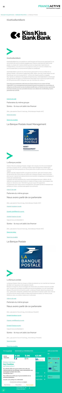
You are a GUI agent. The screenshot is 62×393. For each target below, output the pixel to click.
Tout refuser (7, 385)
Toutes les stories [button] (11, 114)
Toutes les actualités (12, 120)
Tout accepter (30, 385)
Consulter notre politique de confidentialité (13, 379)
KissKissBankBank (16, 20)
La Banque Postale (16, 241)
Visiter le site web (11, 99)
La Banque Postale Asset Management (26, 124)
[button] (3, 6)
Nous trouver (6, 356)
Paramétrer (18, 385)
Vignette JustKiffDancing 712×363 (15, 211)
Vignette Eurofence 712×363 (14, 206)
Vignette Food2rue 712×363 (14, 216)
